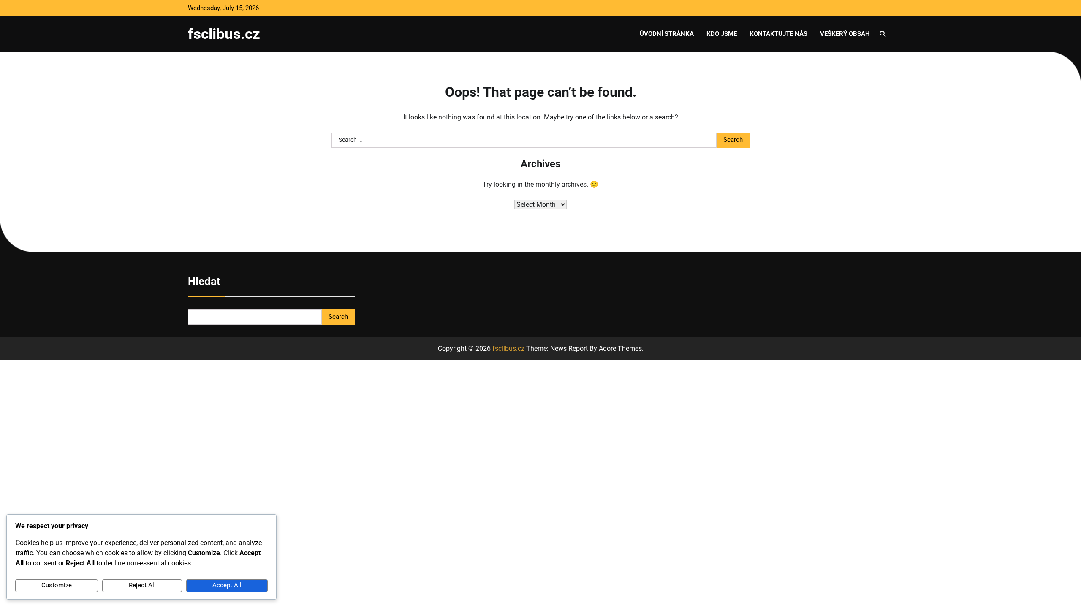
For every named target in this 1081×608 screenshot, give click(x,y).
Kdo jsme (721, 34)
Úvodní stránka (667, 34)
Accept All (227, 585)
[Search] (882, 33)
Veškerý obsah (845, 34)
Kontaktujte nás (778, 34)
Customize (56, 585)
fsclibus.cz (224, 34)
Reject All (142, 585)
